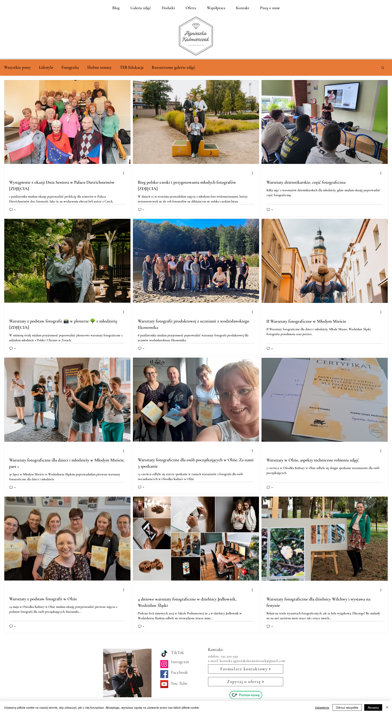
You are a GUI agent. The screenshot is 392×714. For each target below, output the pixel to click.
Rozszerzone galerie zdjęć (173, 67)
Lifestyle (46, 67)
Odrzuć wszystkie (347, 707)
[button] (383, 68)
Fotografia (70, 67)
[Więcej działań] (124, 173)
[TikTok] (164, 654)
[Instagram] (164, 664)
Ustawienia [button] (322, 707)
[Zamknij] (387, 707)
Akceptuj (373, 707)
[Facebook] (164, 674)
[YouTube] (164, 684)
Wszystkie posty (17, 67)
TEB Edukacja (132, 67)
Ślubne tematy (99, 67)
